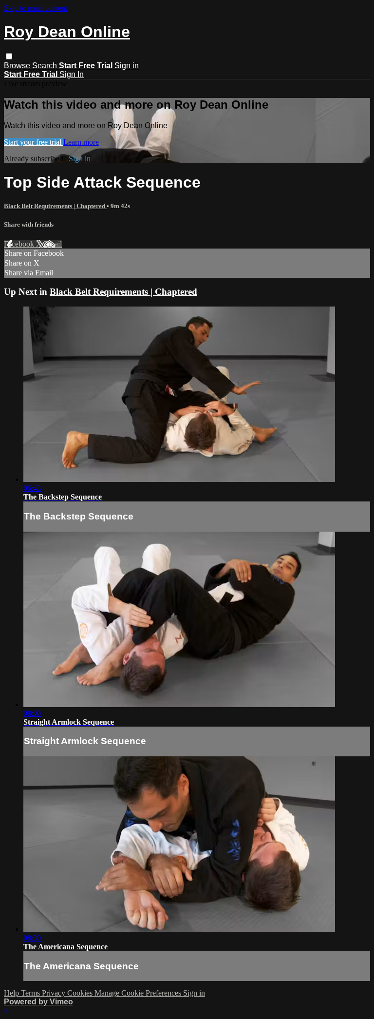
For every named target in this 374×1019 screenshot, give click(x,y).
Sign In (71, 74)
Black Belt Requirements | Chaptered (55, 206)
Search (45, 65)
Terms (31, 993)
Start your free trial (33, 142)
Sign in (126, 65)
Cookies (80, 993)
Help (12, 993)
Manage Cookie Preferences (138, 993)
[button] (9, 56)
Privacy (54, 993)
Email (53, 244)
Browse (18, 65)
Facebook (20, 244)
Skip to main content (35, 8)
